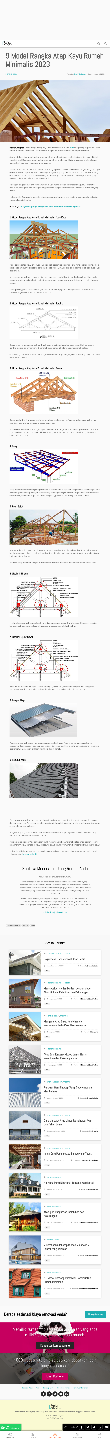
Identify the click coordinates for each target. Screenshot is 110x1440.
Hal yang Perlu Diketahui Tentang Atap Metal (69, 1183)
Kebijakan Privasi (63, 1388)
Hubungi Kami (48, 1388)
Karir (37, 1388)
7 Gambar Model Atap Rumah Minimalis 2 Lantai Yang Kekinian (66, 1247)
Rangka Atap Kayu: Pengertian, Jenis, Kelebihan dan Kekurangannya (51, 207)
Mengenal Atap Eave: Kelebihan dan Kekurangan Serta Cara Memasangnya (65, 1023)
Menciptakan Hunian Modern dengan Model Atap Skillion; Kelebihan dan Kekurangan (67, 990)
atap (72, 148)
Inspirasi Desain (12, 74)
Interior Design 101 (54, 983)
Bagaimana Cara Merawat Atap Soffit (64, 959)
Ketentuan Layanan (80, 1388)
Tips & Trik (66, 953)
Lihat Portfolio (55, 1376)
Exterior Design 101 (54, 953)
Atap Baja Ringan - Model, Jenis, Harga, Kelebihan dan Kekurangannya (65, 1056)
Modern (67, 983)
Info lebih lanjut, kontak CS (55, 912)
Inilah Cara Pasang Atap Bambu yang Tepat (68, 1153)
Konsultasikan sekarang (55, 1345)
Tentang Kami (27, 1388)
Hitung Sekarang (95, 1314)
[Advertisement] (55, 20)
